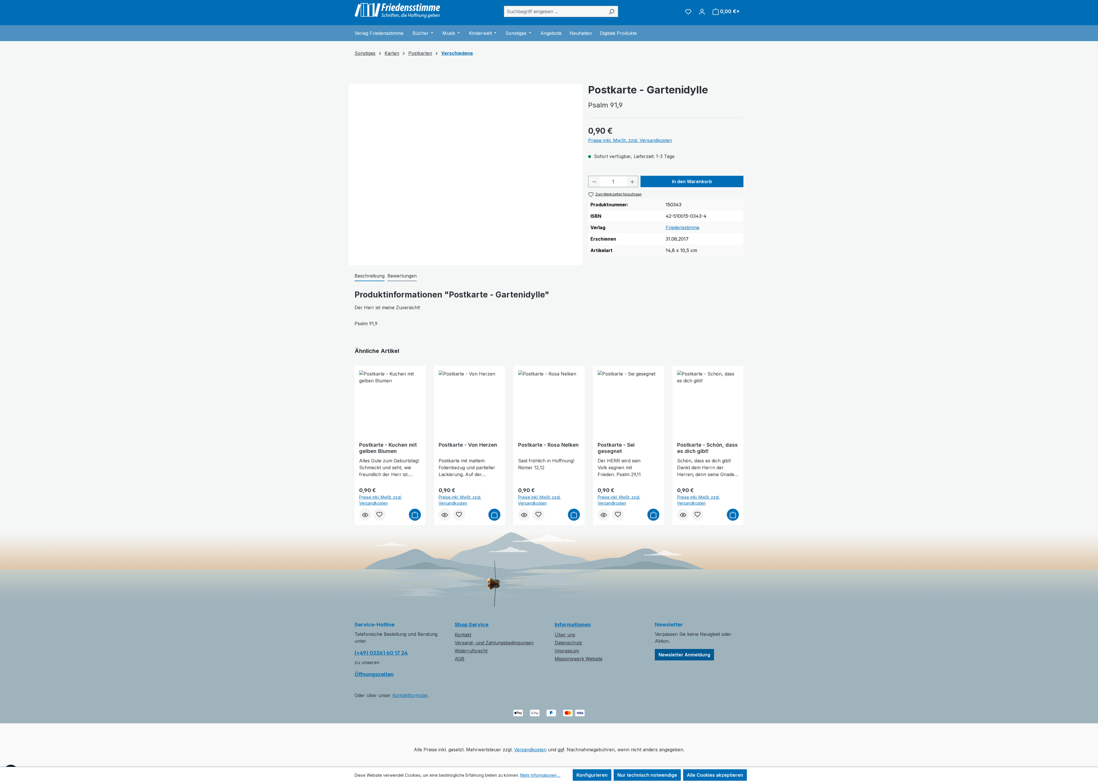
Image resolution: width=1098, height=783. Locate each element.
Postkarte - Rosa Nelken (548, 445)
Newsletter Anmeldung (684, 655)
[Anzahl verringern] (594, 181)
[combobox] (554, 11)
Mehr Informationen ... (540, 775)
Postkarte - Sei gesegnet (616, 448)
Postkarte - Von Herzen (468, 445)
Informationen (573, 625)
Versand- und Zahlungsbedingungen (494, 643)
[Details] (365, 515)
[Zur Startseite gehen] (397, 10)
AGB (459, 659)
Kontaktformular (410, 695)
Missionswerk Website (578, 659)
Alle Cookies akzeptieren (715, 775)
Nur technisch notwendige (647, 775)
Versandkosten (530, 749)
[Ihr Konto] (702, 11)
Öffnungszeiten (374, 674)
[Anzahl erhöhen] (632, 181)
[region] (465, 148)
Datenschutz (568, 643)
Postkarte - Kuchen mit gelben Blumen (388, 448)
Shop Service (471, 625)
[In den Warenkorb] (415, 515)
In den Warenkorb (692, 181)
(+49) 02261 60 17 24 (381, 653)
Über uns (565, 635)
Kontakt (463, 635)
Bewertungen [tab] (402, 276)
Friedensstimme (682, 227)
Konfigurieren (592, 775)
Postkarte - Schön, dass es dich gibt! (707, 448)
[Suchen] (611, 11)
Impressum (567, 651)
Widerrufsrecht (471, 651)
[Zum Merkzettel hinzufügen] (379, 515)
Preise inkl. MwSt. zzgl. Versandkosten (630, 140)
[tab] (370, 276)
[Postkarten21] (465, 151)
